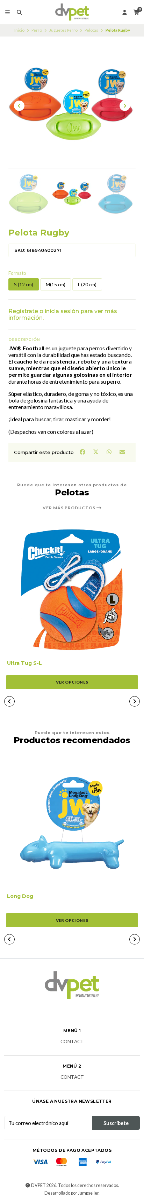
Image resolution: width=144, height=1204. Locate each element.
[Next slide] (125, 106)
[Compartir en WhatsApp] (109, 452)
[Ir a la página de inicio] (72, 12)
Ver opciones (72, 682)
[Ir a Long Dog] (72, 822)
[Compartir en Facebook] (82, 452)
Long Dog (20, 896)
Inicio (19, 30)
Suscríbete (116, 1123)
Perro (36, 30)
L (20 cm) (87, 284)
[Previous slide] (19, 106)
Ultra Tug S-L (24, 663)
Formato (17, 273)
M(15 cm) (55, 284)
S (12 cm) (23, 284)
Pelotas (91, 30)
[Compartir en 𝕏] (96, 452)
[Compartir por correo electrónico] (122, 452)
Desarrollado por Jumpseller (71, 1193)
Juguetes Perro (63, 30)
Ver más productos (69, 508)
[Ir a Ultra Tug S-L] (72, 589)
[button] (9, 701)
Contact (72, 1041)
